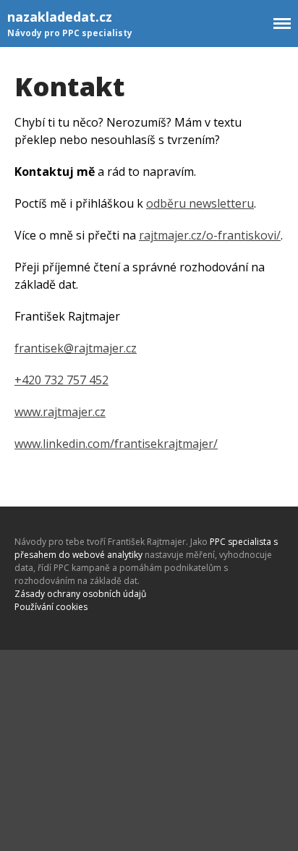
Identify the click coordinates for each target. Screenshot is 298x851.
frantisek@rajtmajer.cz (75, 348)
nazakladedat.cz (59, 16)
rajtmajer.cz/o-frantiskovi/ (210, 235)
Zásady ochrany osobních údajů (80, 594)
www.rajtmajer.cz (60, 412)
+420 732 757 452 (61, 380)
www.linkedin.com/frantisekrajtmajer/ (116, 444)
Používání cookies (51, 607)
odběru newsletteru (200, 203)
